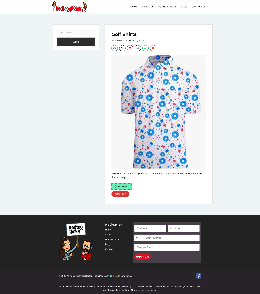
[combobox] (76, 32)
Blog (184, 6)
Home (133, 6)
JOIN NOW (142, 257)
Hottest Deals (167, 6)
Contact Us (198, 6)
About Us (148, 6)
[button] (114, 48)
